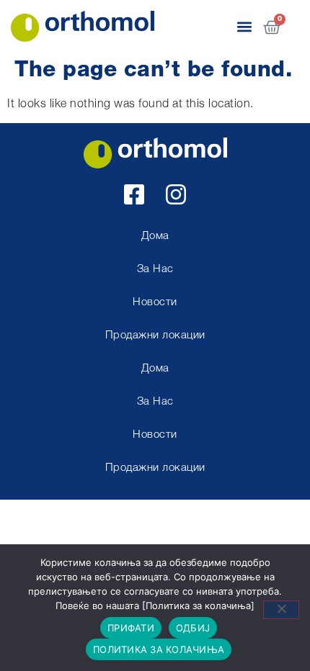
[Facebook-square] (134, 194)
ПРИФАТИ (130, 628)
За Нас (155, 269)
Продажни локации (155, 335)
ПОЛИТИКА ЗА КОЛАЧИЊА (158, 649)
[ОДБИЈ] (281, 609)
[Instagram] (175, 194)
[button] (244, 26)
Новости (155, 302)
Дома (155, 236)
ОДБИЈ (193, 628)
